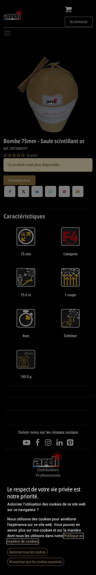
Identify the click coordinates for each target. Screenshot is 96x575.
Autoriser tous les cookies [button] (27, 552)
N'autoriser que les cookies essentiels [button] (35, 561)
